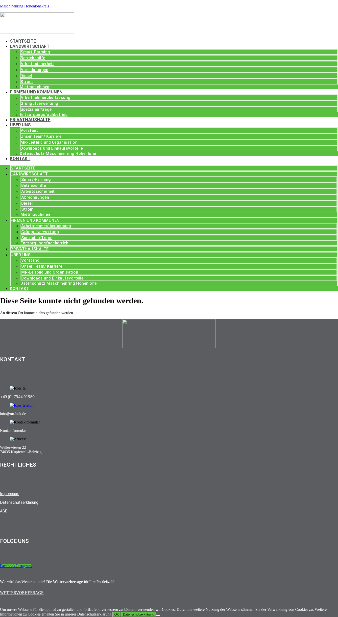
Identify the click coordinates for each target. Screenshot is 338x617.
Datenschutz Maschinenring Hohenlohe (58, 153)
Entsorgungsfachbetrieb (44, 114)
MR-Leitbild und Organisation (49, 142)
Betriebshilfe (33, 58)
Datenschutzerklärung (19, 502)
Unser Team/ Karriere (41, 136)
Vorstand (30, 130)
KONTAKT (20, 158)
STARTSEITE (23, 41)
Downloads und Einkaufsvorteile (52, 148)
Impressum (9, 493)
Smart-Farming (35, 52)
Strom (27, 81)
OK (116, 614)
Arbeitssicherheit (37, 63)
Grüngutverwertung (39, 103)
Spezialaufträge (36, 109)
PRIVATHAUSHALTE (30, 119)
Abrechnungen (34, 69)
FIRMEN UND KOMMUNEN (36, 91)
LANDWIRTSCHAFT (29, 46)
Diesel (26, 75)
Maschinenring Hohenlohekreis (24, 6)
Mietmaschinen (34, 86)
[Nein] (158, 615)
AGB (3, 511)
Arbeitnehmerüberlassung (46, 97)
